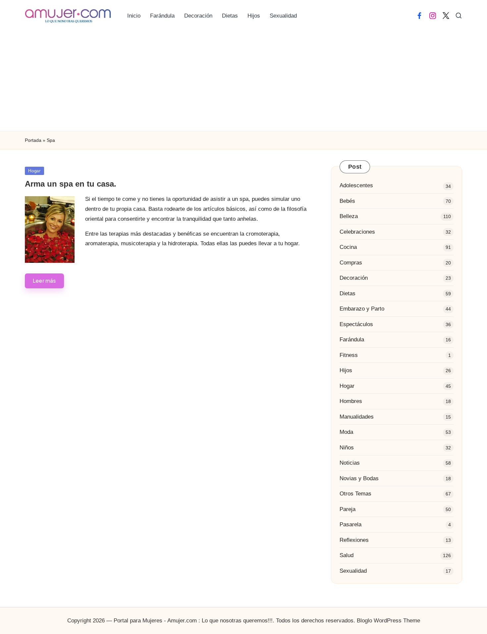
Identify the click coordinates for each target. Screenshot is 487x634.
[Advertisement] (243, 81)
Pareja (347, 509)
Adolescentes (356, 185)
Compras (351, 262)
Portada (33, 140)
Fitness (349, 355)
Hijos (346, 370)
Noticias (350, 463)
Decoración (354, 278)
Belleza (349, 216)
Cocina (348, 247)
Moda (346, 432)
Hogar (34, 170)
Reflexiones (354, 540)
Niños (347, 447)
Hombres (351, 401)
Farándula (352, 339)
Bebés (347, 201)
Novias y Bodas (359, 478)
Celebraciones (357, 232)
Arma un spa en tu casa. (70, 183)
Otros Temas (355, 493)
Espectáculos (356, 324)
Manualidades (357, 417)
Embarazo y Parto (362, 309)
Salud (346, 555)
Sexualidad (353, 571)
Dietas (347, 293)
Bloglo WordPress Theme (388, 620)
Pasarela (350, 524)
